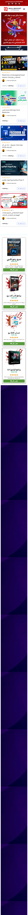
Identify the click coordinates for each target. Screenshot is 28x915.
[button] (25, 57)
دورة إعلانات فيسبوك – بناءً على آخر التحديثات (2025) (12, 146)
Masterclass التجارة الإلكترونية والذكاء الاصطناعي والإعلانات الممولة (13, 76)
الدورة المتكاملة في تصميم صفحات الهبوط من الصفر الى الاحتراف (12, 213)
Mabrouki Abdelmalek (11, 80)
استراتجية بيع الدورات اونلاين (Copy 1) (13, 180)
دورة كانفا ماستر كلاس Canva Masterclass (11, 111)
